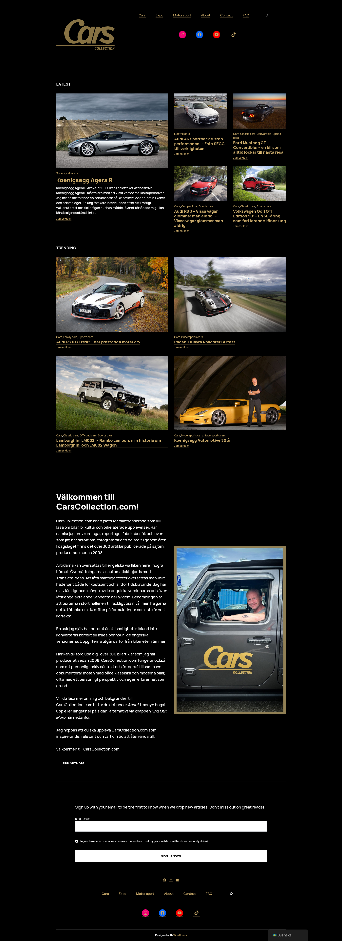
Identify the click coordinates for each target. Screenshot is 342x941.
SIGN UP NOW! (171, 856)
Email (82, 818)
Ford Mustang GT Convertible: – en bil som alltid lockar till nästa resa (258, 147)
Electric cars (182, 134)
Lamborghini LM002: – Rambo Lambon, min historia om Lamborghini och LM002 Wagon (108, 443)
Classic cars (247, 134)
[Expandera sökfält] (268, 15)
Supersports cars (67, 173)
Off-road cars (88, 435)
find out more (73, 763)
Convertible (264, 134)
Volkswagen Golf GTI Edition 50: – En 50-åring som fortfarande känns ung (259, 216)
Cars (236, 134)
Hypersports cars (192, 435)
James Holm (63, 218)
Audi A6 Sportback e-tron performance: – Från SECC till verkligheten (199, 144)
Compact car (189, 206)
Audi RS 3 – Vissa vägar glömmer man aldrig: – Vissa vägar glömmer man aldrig (198, 218)
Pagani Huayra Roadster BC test (204, 342)
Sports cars (206, 206)
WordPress (180, 935)
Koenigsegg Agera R (84, 180)
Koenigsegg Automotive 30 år (202, 440)
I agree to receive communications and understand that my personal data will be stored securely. (144, 841)
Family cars (70, 337)
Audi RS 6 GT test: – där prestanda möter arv (98, 342)
